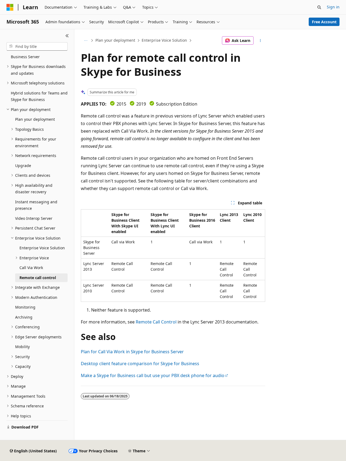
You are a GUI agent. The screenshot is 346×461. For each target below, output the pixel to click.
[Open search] (319, 7)
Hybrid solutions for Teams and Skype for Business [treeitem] (39, 96)
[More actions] (260, 40)
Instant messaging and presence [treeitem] (36, 205)
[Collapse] (67, 35)
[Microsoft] (10, 7)
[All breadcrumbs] (85, 40)
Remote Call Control (156, 322)
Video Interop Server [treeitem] (33, 218)
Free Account (324, 21)
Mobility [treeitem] (22, 346)
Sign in (333, 6)
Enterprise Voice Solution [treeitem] (42, 247)
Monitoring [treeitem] (25, 307)
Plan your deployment (115, 40)
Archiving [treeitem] (23, 317)
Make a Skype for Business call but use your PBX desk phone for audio (152, 375)
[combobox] (37, 46)
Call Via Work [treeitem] (31, 267)
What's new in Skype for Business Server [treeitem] (32, 53)
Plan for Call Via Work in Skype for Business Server (132, 352)
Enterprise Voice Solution (164, 40)
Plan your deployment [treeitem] (35, 119)
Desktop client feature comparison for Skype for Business (140, 364)
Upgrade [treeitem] (23, 165)
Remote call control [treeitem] (37, 277)
